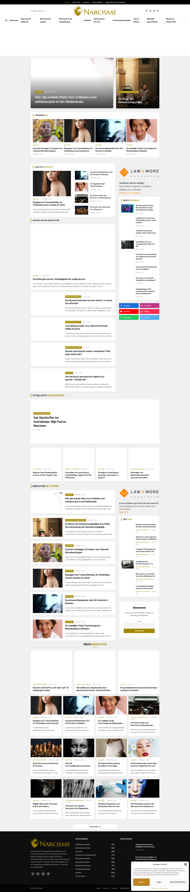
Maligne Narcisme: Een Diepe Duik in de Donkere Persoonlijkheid (45, 805)
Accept (141, 882)
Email (139, 621)
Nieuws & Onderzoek (171, 20)
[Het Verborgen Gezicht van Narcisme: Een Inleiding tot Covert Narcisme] (143, 788)
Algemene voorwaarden (115, 2)
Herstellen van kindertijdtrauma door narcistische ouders (140, 475)
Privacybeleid (164, 888)
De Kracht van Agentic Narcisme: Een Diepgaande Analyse (76, 807)
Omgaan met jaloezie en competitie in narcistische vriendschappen (144, 846)
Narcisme (14, 20)
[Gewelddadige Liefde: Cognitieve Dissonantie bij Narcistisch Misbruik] (127, 292)
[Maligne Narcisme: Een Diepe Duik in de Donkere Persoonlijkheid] (46, 788)
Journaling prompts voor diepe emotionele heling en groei (86, 327)
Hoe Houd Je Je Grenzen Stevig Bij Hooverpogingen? (146, 279)
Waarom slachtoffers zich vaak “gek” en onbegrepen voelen (51, 689)
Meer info (123, 512)
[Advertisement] (95, 39)
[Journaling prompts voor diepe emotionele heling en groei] (47, 329)
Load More (94, 827)
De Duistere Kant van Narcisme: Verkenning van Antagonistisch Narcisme (100, 196)
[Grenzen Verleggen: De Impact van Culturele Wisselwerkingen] (48, 130)
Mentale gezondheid (152, 20)
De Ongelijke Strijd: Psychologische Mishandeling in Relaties (141, 149)
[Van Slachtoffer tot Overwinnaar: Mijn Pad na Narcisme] (114, 422)
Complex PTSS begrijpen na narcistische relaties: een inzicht (146, 550)
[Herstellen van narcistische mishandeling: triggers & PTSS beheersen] (78, 457)
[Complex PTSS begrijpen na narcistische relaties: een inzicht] (127, 552)
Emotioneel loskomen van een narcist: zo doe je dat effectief (88, 302)
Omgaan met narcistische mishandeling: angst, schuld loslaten (146, 220)
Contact (86, 2)
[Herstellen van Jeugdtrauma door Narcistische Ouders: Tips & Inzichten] (95, 666)
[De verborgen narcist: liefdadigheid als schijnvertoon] (73, 248)
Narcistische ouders (45, 20)
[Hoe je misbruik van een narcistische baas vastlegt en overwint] (138, 666)
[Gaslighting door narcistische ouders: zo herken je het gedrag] (127, 564)
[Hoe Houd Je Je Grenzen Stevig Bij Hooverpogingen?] (127, 281)
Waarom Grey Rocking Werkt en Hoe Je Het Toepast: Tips (45, 473)
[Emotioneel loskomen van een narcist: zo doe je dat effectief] (47, 303)
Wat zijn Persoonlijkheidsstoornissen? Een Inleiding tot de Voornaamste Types (78, 764)
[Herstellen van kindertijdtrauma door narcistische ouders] (143, 457)
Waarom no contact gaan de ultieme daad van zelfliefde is (146, 538)
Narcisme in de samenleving (65, 20)
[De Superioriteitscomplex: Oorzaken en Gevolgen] (111, 748)
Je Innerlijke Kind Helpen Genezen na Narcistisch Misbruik (144, 587)
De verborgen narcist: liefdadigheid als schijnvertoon (59, 279)
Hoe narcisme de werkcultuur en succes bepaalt (146, 268)
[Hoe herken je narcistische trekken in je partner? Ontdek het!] (47, 380)
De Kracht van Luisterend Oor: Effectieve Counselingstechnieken (100, 208)
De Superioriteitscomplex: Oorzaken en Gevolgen (109, 764)
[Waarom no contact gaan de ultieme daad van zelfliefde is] (127, 539)
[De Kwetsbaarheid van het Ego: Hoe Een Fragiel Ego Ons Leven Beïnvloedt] (143, 748)
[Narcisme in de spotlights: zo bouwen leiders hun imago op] (126, 860)
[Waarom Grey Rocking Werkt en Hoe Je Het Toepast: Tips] (46, 457)
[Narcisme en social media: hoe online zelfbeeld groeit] (127, 576)
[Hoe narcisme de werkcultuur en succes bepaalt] (127, 270)
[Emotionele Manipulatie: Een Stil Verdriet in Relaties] (110, 130)
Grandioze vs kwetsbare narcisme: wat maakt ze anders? (108, 475)
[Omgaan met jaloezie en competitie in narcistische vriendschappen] (126, 847)
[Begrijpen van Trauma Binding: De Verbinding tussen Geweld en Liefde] (79, 130)
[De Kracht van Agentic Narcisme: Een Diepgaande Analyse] (78, 788)
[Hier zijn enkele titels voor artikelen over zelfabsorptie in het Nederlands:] (72, 83)
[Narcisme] (95, 10)
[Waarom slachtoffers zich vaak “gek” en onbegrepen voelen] (51, 666)
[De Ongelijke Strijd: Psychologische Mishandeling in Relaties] (141, 130)
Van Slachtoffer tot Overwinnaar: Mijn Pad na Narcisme (49, 422)
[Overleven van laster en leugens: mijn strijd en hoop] (127, 233)
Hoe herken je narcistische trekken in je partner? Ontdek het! (84, 378)
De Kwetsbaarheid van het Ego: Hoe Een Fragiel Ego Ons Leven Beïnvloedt (144, 764)
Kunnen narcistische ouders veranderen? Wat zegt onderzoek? (87, 353)
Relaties (87, 20)
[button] (186, 864)
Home (67, 2)
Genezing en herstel (99, 20)
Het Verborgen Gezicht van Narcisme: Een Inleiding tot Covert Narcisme (142, 805)
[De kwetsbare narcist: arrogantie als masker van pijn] (127, 245)
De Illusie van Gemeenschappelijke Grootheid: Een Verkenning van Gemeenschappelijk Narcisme (130, 100)
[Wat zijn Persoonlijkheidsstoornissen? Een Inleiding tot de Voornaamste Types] (78, 748)
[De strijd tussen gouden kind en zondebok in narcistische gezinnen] (127, 257)
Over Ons (76, 2)
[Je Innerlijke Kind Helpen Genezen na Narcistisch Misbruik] (127, 589)
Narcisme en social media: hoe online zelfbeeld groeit (145, 575)
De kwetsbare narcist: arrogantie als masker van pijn (145, 244)
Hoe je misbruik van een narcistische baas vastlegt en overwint (138, 689)
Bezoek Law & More (129, 193)
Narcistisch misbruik (26, 20)
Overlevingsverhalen (122, 20)
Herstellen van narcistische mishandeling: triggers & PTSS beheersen (78, 475)
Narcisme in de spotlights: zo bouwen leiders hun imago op (146, 858)
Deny (159, 882)
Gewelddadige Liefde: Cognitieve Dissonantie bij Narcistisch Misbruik (145, 291)
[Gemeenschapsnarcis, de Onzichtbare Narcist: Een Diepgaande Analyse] (111, 788)
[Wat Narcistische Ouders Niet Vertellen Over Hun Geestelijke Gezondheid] (127, 208)
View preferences (177, 882)
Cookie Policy (154, 888)
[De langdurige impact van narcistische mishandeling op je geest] (126, 872)
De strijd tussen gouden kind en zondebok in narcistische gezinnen (146, 256)
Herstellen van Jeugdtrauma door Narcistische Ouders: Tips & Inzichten (93, 689)
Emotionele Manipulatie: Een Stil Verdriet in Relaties (109, 149)
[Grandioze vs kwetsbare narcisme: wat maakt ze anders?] (111, 457)
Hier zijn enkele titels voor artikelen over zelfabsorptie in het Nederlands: (66, 99)
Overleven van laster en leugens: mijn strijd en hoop (146, 232)
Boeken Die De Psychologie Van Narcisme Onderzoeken (146, 526)
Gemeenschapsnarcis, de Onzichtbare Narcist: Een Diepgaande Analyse (109, 805)
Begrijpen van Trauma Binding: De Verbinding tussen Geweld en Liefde (78, 149)
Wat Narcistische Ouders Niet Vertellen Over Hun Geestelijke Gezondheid (145, 208)
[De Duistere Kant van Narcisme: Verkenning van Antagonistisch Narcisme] (81, 198)
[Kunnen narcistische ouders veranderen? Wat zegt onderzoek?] (47, 354)
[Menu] (6, 20)
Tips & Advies (136, 20)
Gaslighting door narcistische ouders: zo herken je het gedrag (144, 563)
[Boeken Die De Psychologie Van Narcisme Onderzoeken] (127, 527)
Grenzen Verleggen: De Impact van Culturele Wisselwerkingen (47, 149)
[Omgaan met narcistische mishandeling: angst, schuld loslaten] (127, 221)
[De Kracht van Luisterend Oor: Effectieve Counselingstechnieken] (81, 210)
